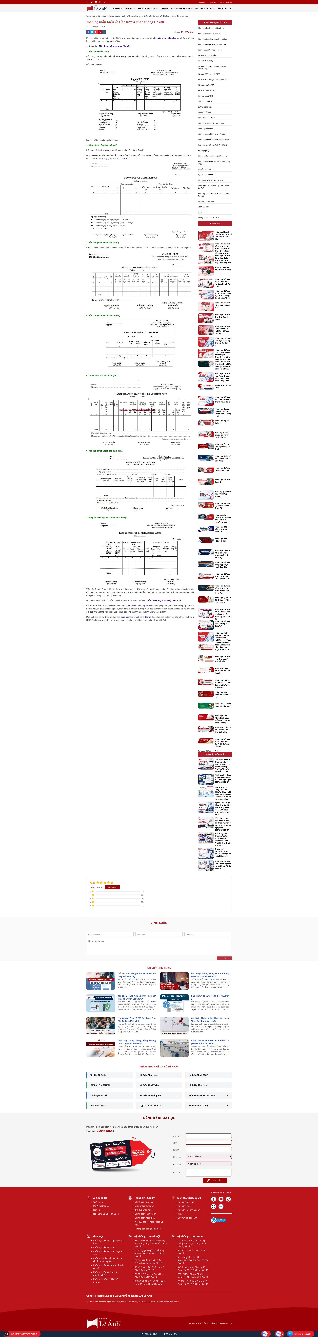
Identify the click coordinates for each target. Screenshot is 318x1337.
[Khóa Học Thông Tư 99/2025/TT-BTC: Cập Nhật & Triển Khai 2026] (206, 682)
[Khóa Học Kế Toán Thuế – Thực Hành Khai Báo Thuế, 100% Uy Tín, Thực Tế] (206, 613)
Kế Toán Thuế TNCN (100, 1085)
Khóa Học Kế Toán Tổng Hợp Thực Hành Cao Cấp (222, 564)
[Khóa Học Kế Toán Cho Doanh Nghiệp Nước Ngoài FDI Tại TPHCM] (206, 865)
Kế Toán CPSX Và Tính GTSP (202, 1095)
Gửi (224, 958)
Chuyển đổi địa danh (187, 1217)
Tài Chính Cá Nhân (206, 201)
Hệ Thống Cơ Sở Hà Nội (147, 1236)
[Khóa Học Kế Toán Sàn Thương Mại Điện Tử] (206, 625)
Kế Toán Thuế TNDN (149, 1085)
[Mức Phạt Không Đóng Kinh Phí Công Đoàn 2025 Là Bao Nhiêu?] (174, 989)
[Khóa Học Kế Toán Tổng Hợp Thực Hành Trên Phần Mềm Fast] (206, 588)
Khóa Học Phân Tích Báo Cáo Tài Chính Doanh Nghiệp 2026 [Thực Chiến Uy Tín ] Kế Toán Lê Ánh (223, 639)
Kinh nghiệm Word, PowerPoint (211, 123)
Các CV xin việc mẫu (206, 118)
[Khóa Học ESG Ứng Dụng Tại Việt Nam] (206, 706)
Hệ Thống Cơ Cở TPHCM (190, 1236)
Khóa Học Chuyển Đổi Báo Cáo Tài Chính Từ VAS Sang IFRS (223, 412)
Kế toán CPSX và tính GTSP (209, 74)
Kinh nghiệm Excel (206, 129)
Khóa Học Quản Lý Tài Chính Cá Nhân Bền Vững (223, 458)
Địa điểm (177, 1164)
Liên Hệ (96, 1210)
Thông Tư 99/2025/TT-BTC (208, 218)
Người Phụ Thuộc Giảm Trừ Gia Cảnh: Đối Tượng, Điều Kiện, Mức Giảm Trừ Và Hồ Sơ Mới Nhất (223, 809)
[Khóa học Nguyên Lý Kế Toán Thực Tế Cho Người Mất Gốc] (206, 235)
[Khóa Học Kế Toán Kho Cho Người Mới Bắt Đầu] (206, 658)
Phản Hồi (164, 8)
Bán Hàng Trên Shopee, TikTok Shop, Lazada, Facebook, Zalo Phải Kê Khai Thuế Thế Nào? (222, 839)
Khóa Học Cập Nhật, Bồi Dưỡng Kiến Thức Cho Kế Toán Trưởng (222, 719)
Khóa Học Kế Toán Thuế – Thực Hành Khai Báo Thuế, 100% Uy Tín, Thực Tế (223, 614)
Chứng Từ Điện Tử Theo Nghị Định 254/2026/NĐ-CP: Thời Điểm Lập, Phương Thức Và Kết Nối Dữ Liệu (223, 765)
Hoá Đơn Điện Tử (98, 1105)
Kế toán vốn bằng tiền (207, 55)
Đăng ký (217, 1180)
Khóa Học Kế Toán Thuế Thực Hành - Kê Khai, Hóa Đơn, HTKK (222, 282)
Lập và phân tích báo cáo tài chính (212, 156)
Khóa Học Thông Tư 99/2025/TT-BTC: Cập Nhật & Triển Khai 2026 (223, 683)
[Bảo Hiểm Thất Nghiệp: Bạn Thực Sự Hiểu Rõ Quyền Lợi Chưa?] (100, 1011)
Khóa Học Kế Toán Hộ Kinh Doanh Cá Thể (222, 305)
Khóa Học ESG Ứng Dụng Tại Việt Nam (223, 705)
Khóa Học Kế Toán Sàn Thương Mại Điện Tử (222, 623)
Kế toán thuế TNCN (206, 90)
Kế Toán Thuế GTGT (198, 1075)
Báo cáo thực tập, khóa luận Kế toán (213, 145)
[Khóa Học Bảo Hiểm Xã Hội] (206, 540)
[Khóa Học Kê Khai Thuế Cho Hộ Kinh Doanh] (206, 670)
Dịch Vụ (221, 8)
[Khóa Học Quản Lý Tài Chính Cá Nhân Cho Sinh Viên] (206, 729)
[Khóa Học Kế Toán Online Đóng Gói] (206, 470)
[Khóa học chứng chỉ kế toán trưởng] (206, 271)
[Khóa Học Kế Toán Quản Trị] (206, 481)
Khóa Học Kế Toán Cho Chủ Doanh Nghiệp (222, 316)
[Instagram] (100, 2)
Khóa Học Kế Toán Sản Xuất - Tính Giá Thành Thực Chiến (223, 399)
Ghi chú (176, 1173)
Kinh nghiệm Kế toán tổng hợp (211, 28)
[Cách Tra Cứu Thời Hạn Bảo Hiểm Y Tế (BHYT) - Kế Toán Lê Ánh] (174, 1056)
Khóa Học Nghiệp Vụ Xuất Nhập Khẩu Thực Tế (223, 505)
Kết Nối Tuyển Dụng (147, 8)
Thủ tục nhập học (143, 1210)
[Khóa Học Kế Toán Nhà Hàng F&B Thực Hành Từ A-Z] (206, 647)
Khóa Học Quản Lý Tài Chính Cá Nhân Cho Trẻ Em (223, 600)
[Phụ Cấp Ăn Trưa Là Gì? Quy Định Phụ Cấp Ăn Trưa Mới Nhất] (100, 1034)
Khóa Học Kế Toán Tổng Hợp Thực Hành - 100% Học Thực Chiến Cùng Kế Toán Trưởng (222, 248)
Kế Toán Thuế (184, 1206)
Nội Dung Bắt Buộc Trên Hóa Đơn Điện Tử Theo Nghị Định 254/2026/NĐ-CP (223, 778)
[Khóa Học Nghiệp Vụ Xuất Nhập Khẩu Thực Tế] (206, 505)
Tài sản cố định (204, 169)
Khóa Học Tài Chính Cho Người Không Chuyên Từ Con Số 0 (223, 341)
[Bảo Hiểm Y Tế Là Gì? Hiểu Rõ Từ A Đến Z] (174, 1011)
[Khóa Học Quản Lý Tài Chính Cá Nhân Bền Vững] (206, 458)
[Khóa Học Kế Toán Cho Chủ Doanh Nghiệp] (206, 318)
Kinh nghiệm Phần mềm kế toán (211, 134)
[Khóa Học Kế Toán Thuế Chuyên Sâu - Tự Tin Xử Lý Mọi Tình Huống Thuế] (206, 294)
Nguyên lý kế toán (205, 175)
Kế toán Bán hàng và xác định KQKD (213, 79)
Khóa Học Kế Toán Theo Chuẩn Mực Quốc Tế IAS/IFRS (222, 576)
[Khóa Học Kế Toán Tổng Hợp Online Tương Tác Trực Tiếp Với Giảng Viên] (206, 259)
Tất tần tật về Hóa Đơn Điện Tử (210, 180)
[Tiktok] (228, 1199)
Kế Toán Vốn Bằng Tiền (151, 1095)
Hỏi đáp (229, 2)
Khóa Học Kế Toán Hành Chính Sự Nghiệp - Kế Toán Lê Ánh (222, 330)
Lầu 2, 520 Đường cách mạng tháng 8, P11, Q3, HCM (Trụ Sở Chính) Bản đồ (192, 1243)
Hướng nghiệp (204, 150)
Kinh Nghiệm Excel (198, 1085)
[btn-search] (231, 8)
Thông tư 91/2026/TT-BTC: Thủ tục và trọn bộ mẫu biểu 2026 (223, 852)
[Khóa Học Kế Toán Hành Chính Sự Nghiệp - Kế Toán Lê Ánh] (206, 330)
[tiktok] (105, 2)
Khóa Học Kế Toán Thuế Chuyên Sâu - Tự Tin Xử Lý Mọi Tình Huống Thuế (223, 294)
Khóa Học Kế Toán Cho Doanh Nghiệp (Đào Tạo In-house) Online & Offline (223, 365)
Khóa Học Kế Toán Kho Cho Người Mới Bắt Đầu (222, 658)
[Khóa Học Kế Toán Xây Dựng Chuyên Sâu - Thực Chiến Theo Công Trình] (206, 377)
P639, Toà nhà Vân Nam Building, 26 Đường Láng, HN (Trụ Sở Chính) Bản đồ (151, 1243)
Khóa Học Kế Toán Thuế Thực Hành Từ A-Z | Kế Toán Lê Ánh (222, 742)
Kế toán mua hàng (205, 61)
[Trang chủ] (96, 8)
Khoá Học (98, 1236)
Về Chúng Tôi (100, 1197)
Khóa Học (129, 8)
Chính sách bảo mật (144, 1202)
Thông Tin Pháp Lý (144, 1197)
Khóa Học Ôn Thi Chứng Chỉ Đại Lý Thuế (222, 446)
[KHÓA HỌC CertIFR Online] (206, 387)
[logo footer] (103, 1328)
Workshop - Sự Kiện (204, 8)
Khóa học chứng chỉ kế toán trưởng (223, 268)
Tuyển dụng (212, 2)
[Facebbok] (213, 1199)
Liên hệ (221, 2)
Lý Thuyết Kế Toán (99, 1095)
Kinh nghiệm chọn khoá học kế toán (213, 39)
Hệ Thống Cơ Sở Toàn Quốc (106, 1213)
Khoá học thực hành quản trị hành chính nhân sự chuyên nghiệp (223, 518)
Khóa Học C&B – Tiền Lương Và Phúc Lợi (222, 529)
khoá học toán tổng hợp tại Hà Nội (136, 617)
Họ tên (176, 1136)
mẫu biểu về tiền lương (168, 38)
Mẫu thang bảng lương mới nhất (114, 46)
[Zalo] (221, 1206)
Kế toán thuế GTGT (206, 85)
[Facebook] (87, 2)
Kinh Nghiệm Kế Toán (180, 8)
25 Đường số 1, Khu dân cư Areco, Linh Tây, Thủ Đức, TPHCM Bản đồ (193, 1260)
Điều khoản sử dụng (144, 1206)
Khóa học (177, 1157)
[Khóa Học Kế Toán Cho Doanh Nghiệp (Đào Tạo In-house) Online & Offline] (206, 364)
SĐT (175, 1143)
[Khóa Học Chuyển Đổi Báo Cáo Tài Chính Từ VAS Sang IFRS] (206, 411)
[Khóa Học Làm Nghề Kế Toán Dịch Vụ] (206, 694)
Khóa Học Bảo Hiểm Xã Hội (221, 539)
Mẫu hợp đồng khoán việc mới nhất (164, 601)
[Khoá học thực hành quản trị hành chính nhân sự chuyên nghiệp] (206, 517)
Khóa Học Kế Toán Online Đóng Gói (222, 469)
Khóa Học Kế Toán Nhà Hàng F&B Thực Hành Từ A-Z (223, 647)
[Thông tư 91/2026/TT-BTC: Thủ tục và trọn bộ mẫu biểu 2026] (206, 853)
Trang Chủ (117, 8)
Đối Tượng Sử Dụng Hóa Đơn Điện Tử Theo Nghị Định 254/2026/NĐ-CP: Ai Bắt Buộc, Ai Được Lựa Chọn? (223, 793)
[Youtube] (96, 2)
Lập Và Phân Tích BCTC (151, 1105)
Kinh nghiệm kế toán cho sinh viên (212, 44)
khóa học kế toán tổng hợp (137, 606)
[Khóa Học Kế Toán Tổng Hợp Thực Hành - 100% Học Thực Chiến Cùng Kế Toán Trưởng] (206, 247)
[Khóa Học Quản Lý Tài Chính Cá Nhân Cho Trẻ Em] (206, 599)
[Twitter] (92, 2)
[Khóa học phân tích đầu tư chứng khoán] (206, 495)
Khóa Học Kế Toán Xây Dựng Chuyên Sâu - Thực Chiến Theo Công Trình (222, 377)
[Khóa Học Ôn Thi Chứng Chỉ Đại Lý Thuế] (206, 446)
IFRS (200, 212)
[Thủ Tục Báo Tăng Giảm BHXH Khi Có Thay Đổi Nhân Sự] (100, 989)
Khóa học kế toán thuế (103, 1247)
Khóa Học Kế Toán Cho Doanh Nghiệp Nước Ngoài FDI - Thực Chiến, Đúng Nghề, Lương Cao (223, 355)
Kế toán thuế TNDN (206, 96)
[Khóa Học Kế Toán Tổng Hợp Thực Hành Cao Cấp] (206, 564)
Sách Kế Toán (203, 207)
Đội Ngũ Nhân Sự (101, 1206)
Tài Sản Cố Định (98, 1075)
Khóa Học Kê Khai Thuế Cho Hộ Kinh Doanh (222, 670)
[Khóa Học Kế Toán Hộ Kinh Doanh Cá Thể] (206, 306)
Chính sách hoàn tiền (145, 1217)
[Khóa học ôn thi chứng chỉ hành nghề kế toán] (206, 434)
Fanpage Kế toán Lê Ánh (208, 751)
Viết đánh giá (112, 887)
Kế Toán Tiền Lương (198, 1105)
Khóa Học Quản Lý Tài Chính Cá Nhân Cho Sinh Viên (223, 729)
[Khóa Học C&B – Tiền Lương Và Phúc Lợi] (206, 529)
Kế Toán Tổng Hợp (186, 1202)
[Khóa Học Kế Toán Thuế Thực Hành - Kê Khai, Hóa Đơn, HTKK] (206, 283)
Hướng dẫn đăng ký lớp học (148, 1228)
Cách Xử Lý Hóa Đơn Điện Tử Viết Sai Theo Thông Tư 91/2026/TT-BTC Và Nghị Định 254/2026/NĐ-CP (223, 824)
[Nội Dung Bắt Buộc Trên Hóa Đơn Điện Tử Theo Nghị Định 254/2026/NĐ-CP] (206, 779)
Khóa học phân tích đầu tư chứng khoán (223, 493)
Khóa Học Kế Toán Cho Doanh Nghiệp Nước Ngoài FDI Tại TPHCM (223, 865)
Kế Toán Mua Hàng (149, 1075)
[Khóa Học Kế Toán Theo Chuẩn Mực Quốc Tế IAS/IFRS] (206, 576)
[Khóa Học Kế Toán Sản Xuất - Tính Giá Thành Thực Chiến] (206, 401)
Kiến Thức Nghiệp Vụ (189, 1197)
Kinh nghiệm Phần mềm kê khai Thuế (213, 139)
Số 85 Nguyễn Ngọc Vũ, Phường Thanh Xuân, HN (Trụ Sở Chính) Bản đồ (149, 1253)
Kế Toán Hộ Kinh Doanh (189, 1210)
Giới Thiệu (98, 1202)
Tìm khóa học (150, 1334)
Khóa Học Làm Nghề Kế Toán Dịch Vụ (223, 694)
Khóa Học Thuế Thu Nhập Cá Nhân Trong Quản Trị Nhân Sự (223, 554)
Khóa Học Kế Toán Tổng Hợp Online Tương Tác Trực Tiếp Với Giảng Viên (223, 259)
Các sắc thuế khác (205, 101)
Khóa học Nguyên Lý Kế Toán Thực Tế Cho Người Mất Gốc (223, 235)
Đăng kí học (170, 1334)
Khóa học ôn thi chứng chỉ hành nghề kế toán (221, 434)
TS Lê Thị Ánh (187, 32)
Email (176, 1150)
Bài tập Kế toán (204, 112)
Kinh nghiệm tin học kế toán (210, 50)
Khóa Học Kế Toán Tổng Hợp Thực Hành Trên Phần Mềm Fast (222, 589)
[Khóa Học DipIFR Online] (206, 423)
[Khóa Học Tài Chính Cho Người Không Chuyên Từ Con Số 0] (206, 342)
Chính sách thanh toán (145, 1213)
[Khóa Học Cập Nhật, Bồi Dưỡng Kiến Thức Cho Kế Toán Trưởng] (206, 717)
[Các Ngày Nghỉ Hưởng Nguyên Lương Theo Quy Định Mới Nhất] (174, 1034)
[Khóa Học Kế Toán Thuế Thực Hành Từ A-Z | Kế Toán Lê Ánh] (206, 741)
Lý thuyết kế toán (205, 107)
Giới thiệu (202, 2)
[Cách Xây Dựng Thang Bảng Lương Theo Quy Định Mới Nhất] (100, 1056)
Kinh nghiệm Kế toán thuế (209, 33)
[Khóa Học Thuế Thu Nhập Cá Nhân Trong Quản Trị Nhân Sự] (206, 552)
